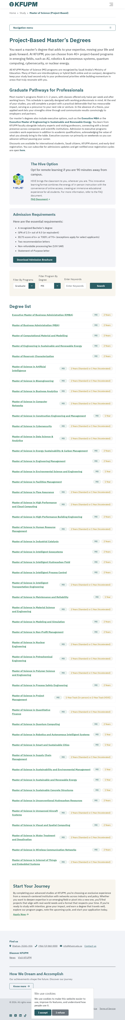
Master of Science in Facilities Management (37, 481)
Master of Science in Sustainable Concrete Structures (42, 790)
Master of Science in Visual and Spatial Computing (41, 825)
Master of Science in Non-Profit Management (37, 632)
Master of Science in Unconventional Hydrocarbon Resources (47, 800)
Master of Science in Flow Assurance (33, 492)
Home (12, 12)
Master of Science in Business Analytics (35, 391)
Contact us (90, 945)
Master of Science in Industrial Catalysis (35, 541)
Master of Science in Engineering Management (38, 461)
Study (23, 12)
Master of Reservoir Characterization (33, 356)
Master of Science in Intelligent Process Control (39, 572)
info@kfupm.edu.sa (72, 946)
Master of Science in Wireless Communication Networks (44, 849)
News (12, 957)
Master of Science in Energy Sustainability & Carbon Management (50, 450)
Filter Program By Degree (48, 278)
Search (101, 285)
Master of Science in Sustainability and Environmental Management (51, 769)
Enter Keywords (73, 279)
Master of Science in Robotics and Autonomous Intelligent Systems (50, 734)
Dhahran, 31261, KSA (22, 946)
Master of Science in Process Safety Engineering (40, 685)
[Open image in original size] (23, 4)
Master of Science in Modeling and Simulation (38, 621)
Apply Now (19, 914)
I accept (43, 1012)
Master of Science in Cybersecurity (32, 426)
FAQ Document (39, 199)
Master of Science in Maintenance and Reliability (40, 597)
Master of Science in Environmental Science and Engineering (47, 471)
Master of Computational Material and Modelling (40, 335)
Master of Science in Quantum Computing (36, 724)
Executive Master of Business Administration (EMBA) (42, 314)
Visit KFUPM (25, 957)
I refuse (60, 1012)
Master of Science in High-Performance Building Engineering (47, 516)
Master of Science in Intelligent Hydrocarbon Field (41, 562)
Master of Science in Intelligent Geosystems (37, 551)
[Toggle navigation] (111, 4)
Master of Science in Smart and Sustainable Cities (40, 744)
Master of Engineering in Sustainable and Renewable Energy (47, 345)
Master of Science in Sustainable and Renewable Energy (44, 779)
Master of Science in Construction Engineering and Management (49, 415)
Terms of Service (108, 1008)
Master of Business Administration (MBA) (35, 325)
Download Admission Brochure (34, 259)
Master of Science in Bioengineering (33, 380)
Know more (19, 986)
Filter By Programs (23, 279)
